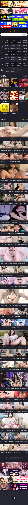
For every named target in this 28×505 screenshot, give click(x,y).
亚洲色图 (13, 57)
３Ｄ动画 (25, 46)
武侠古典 (25, 63)
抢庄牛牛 (25, 42)
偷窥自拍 (7, 57)
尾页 (21, 458)
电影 (2, 52)
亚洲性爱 (7, 51)
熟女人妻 (7, 48)
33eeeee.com (13, 31)
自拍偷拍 (13, 46)
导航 (2, 70)
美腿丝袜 (7, 60)
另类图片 (25, 60)
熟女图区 (19, 60)
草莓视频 (19, 69)
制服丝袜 (7, 54)
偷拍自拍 (13, 51)
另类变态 (25, 54)
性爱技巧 (25, 65)
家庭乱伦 (13, 63)
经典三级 (13, 54)
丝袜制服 (13, 48)
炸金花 (12, 42)
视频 (2, 47)
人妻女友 (19, 63)
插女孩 (6, 69)
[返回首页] (26, 502)
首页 (7, 458)
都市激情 (7, 63)
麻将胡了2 (7, 42)
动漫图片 (25, 57)
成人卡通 (19, 51)
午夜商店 (13, 69)
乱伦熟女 (19, 54)
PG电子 (7, 40)
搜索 (25, 34)
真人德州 (13, 40)
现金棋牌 (19, 42)
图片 (2, 58)
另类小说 (13, 65)
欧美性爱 (25, 51)
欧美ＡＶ (19, 46)
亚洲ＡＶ (7, 46)
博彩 (2, 41)
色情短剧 (13, 71)
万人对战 (19, 40)
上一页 (11, 458)
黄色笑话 (19, 65)
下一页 (16, 458)
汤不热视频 (24, 69)
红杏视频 (7, 71)
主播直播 (19, 48)
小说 (2, 64)
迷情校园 (7, 65)
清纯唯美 (13, 60)
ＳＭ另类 (25, 48)
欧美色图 (19, 57)
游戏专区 (25, 40)
